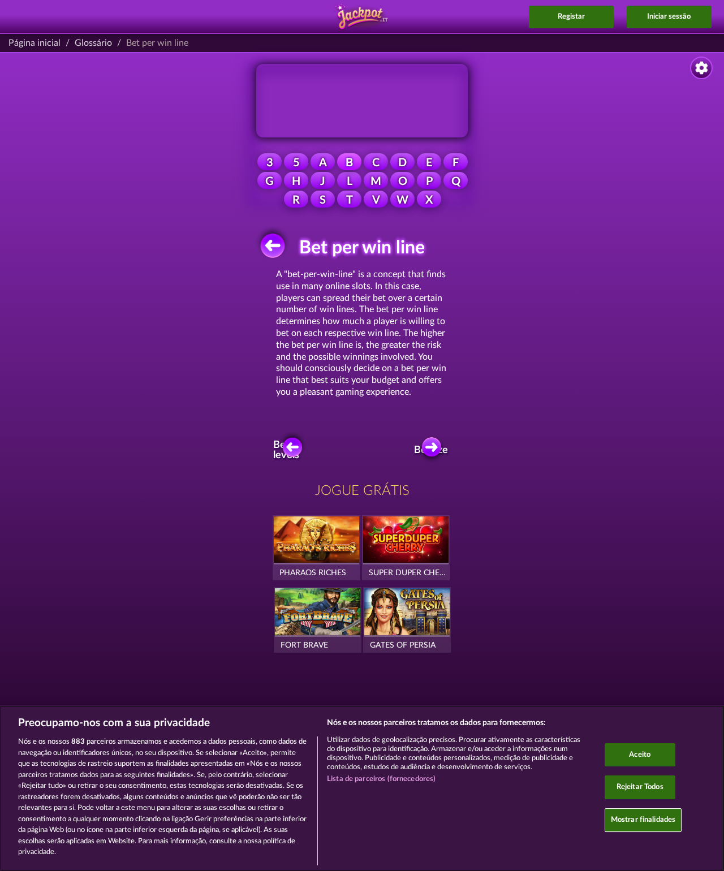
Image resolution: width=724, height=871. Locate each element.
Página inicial (34, 43)
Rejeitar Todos (640, 787)
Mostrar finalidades (643, 819)
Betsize (432, 450)
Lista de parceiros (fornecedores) (381, 779)
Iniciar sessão (669, 16)
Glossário (93, 43)
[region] (362, 788)
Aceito (639, 754)
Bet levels (286, 450)
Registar (571, 16)
